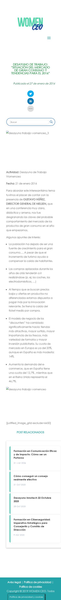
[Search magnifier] (51, 122)
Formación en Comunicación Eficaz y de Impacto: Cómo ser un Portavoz (35, 454)
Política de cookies (30, 586)
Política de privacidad (37, 582)
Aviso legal (14, 582)
